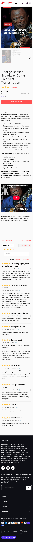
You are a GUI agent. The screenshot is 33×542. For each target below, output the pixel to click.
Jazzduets (5, 441)
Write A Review (7, 240)
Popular (17, 259)
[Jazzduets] (7, 3)
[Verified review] (18, 269)
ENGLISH (25, 532)
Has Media (26, 259)
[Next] (30, 57)
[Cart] (30, 2)
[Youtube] (13, 468)
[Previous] (15, 44)
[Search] (26, 2)
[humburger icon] (16, 3)
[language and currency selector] (22, 2)
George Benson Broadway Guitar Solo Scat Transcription (13, 77)
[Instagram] (8, 468)
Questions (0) (25, 245)
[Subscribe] (28, 488)
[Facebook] (3, 468)
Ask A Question (26, 240)
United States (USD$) (10, 532)
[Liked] (30, 269)
